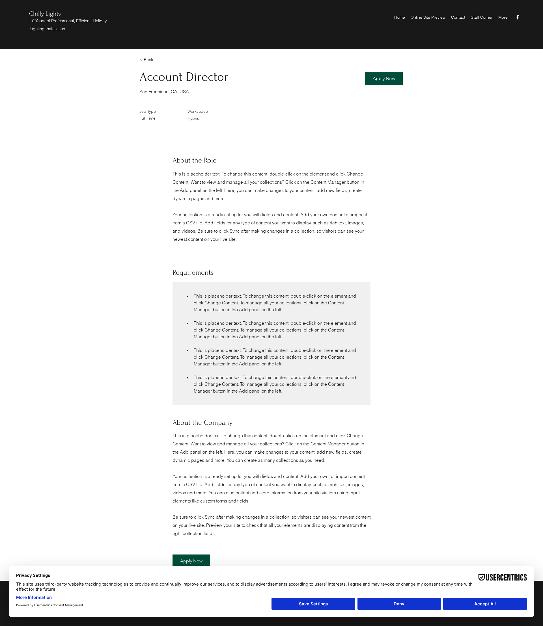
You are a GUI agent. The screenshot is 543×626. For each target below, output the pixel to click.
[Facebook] (517, 17)
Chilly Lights (45, 13)
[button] (384, 78)
